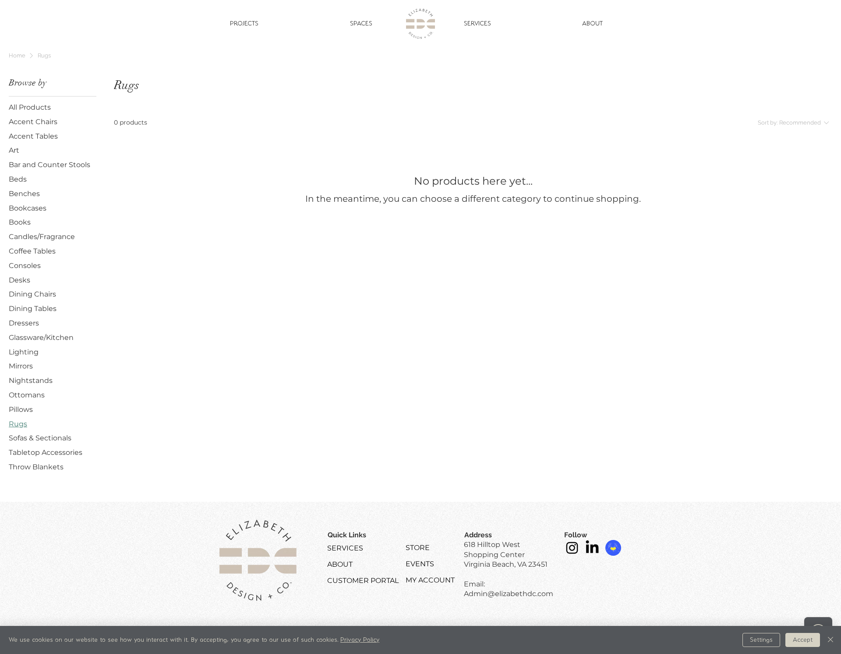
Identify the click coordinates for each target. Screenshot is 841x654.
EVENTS (420, 564)
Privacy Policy (359, 640)
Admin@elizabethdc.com (508, 594)
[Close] (830, 640)
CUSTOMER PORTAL (363, 580)
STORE (418, 547)
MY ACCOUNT (430, 580)
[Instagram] (572, 548)
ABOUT (340, 564)
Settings (761, 640)
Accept (803, 640)
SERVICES (345, 548)
